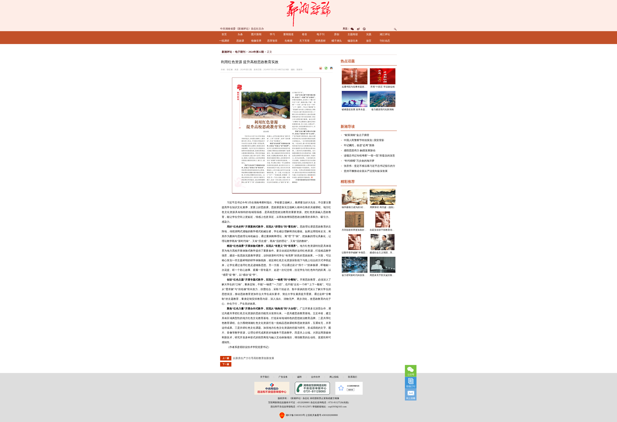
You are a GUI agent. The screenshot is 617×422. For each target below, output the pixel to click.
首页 (224, 34)
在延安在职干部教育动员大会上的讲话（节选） (393, 230)
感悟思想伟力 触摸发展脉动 (359, 150)
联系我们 (352, 377)
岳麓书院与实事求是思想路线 (356, 87)
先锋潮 (288, 40)
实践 (368, 34)
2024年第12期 (256, 51)
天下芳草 (304, 40)
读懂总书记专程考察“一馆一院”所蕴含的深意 (369, 155)
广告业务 (283, 377)
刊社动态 (385, 40)
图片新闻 (256, 34)
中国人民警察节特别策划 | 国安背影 (364, 140)
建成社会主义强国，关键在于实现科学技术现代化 (394, 252)
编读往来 (353, 40)
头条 (240, 34)
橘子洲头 (336, 40)
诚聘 (299, 377)
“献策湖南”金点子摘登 (356, 135)
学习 (272, 34)
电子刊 (320, 34)
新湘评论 (227, 51)
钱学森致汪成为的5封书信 (355, 207)
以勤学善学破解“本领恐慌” (355, 252)
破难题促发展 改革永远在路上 (357, 109)
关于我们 (264, 377)
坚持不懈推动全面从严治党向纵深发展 (366, 171)
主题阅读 (353, 34)
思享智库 (272, 40)
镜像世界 (256, 40)
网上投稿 (334, 377)
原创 (336, 34)
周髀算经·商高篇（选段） (382, 207)
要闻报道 (288, 34)
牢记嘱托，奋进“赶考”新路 (359, 145)
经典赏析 (320, 40)
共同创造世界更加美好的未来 (356, 230)
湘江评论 (385, 34)
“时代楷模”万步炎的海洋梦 (359, 160)
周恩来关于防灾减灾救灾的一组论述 (388, 275)
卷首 (304, 34)
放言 (368, 40)
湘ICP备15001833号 (295, 415)
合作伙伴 (315, 377)
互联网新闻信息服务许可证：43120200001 (289, 402)
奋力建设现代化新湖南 (382, 109)
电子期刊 (240, 51)
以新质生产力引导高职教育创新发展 (253, 358)
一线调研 (224, 40)
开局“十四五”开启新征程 (382, 87)
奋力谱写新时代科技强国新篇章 (357, 275)
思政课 (240, 40)
